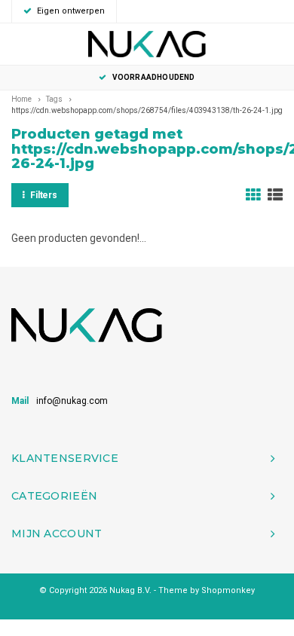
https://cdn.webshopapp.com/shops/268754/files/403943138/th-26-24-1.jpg (147, 110)
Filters (43, 195)
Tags (54, 99)
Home (21, 99)
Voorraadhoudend (153, 77)
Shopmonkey (228, 590)
